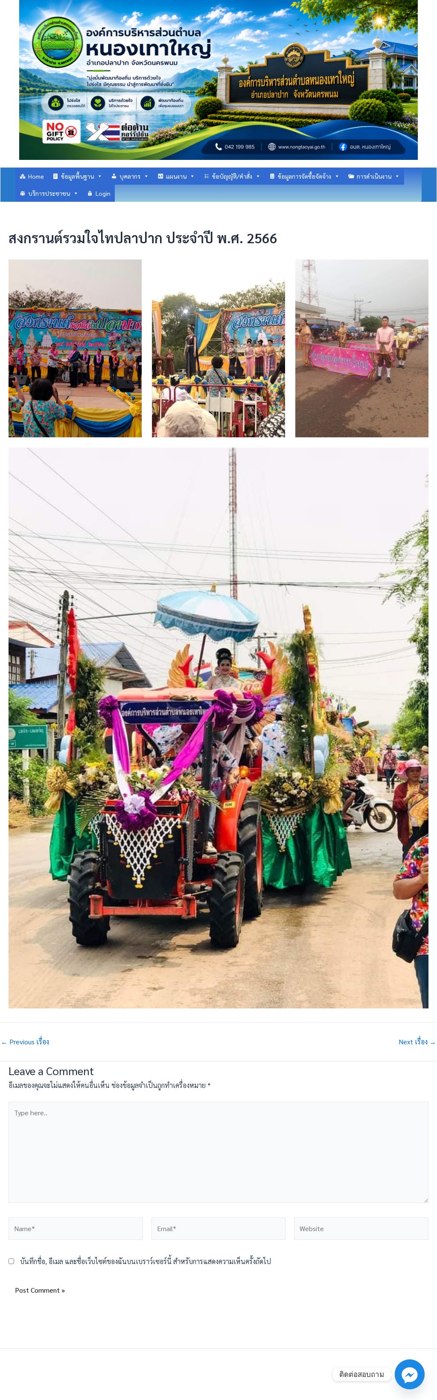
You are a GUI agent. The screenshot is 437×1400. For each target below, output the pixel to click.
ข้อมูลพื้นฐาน (77, 176)
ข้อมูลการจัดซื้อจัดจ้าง (304, 176)
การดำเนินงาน (374, 176)
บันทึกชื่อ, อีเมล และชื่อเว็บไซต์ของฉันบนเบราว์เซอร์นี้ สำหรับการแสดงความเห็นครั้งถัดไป (145, 1261)
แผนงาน (176, 176)
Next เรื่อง (417, 1041)
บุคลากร (129, 176)
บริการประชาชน (49, 193)
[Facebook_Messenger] (410, 1374)
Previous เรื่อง (25, 1041)
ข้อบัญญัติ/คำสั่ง (232, 176)
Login (103, 193)
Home (36, 176)
